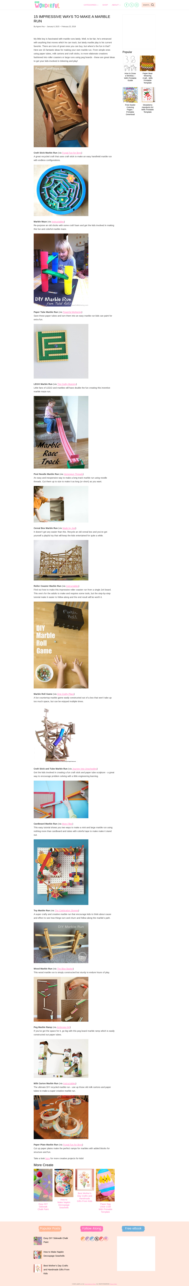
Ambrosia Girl (63, 1027)
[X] (131, 5)
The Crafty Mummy (66, 384)
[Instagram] (136, 5)
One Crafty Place (65, 694)
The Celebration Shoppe (66, 910)
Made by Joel (68, 528)
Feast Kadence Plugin (90, 1284)
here (47, 1158)
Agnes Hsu (40, 26)
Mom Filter (67, 824)
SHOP (105, 5)
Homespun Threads (73, 474)
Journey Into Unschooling (84, 769)
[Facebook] (126, 5)
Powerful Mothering (72, 312)
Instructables (58, 221)
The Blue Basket (65, 968)
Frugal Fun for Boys (71, 153)
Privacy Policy (113, 1284)
